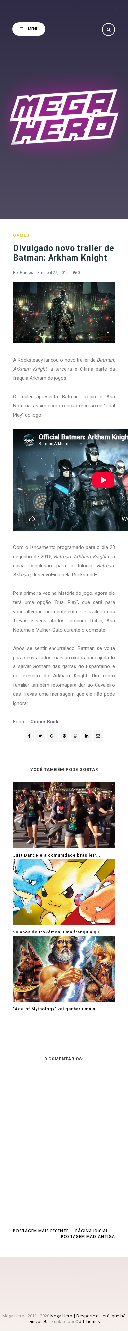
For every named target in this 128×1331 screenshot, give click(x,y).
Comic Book (44, 722)
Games (21, 235)
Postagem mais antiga (88, 1236)
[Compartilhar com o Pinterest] (98, 736)
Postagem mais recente (41, 1231)
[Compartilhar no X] (40, 736)
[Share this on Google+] (52, 736)
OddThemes (87, 1321)
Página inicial (91, 1231)
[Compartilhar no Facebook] (29, 736)
